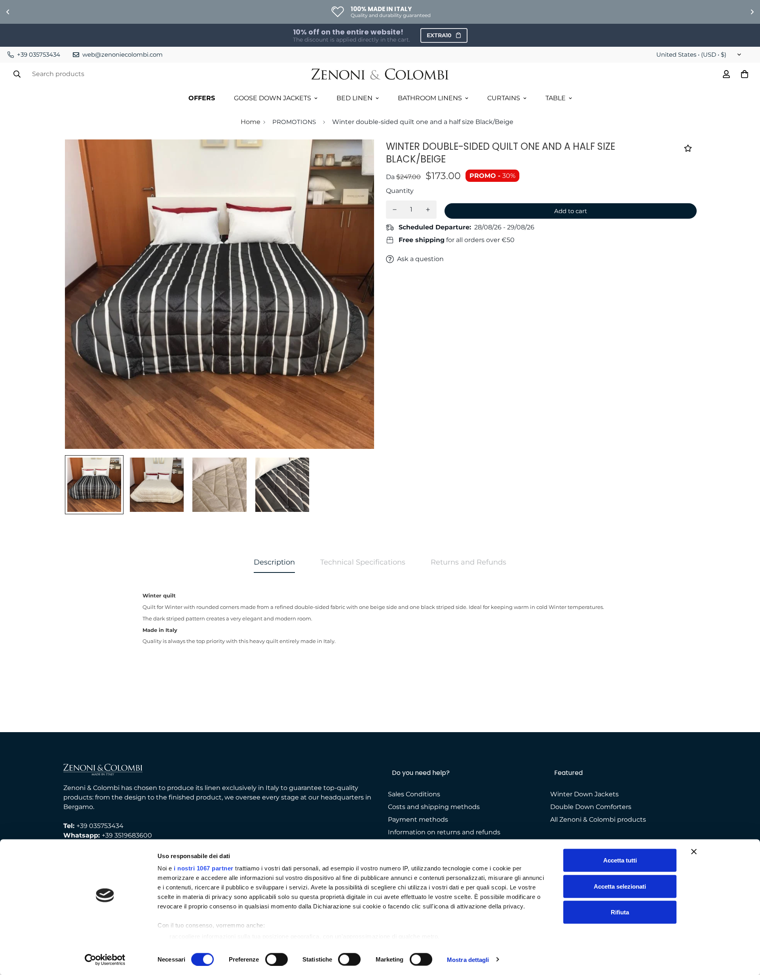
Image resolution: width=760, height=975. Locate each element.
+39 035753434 (100, 826)
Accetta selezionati (620, 886)
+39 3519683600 (127, 835)
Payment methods (418, 819)
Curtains (503, 98)
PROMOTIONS (294, 122)
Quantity (400, 191)
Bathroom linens (430, 98)
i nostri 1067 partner (204, 868)
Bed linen (354, 98)
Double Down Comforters (590, 807)
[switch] (276, 959)
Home (250, 122)
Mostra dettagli (468, 959)
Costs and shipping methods (434, 807)
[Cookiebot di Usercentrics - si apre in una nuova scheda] (105, 959)
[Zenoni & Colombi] (380, 74)
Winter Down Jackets (584, 794)
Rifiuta (620, 912)
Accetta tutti (620, 860)
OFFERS (201, 98)
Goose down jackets (272, 98)
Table (555, 98)
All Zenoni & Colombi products (598, 819)
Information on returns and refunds (444, 832)
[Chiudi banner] (694, 852)
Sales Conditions (414, 794)
